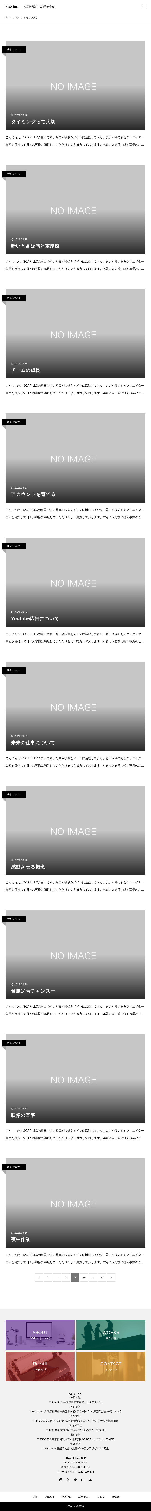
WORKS (66, 1496)
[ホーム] (7, 17)
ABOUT (49, 1496)
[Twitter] (68, 1479)
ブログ (101, 1496)
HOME (34, 1496)
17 (102, 1277)
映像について (13, 49)
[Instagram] (61, 1479)
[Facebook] (75, 1479)
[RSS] (90, 1479)
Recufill (116, 1496)
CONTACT (84, 1496)
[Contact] (83, 1479)
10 (84, 1277)
